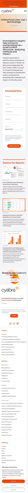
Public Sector (5, 378)
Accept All (13, 481)
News (3, 451)
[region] (13, 479)
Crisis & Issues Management (8, 408)
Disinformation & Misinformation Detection (12, 403)
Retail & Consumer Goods (8, 370)
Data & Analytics (6, 393)
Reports (4, 448)
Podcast (4, 462)
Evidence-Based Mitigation (8, 354)
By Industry (5, 365)
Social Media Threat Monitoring (9, 419)
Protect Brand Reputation (8, 416)
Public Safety (5, 432)
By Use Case (5, 400)
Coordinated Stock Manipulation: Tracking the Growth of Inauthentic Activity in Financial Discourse (14, 250)
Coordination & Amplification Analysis (11, 339)
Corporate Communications (8, 388)
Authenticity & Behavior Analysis (10, 336)
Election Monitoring (6, 427)
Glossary (4, 458)
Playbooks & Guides (6, 455)
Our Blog (4, 446)
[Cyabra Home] (8, 11)
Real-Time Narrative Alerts (8, 347)
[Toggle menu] (25, 11)
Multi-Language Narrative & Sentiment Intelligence (14, 341)
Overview (4, 334)
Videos (3, 453)
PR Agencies (5, 375)
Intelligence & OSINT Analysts (9, 396)
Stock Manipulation (6, 424)
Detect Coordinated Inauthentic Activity (12, 406)
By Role (4, 385)
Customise (13, 485)
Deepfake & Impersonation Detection (11, 411)
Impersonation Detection (8, 352)
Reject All (13, 489)
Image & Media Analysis (7, 344)
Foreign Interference (7, 435)
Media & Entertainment (7, 373)
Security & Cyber (6, 381)
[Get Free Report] (14, 4)
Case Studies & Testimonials (8, 460)
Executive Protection (7, 421)
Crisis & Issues (5, 390)
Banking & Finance (6, 367)
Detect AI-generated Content (9, 414)
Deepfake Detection (7, 349)
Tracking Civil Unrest (6, 429)
